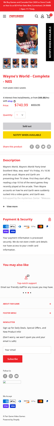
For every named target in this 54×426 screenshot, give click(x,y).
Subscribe (13, 358)
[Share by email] (49, 147)
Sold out (27, 126)
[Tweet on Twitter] (43, 147)
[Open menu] (4, 16)
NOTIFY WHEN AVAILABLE (27, 134)
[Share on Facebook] (32, 147)
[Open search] (36, 16)
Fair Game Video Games (14, 88)
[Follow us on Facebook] (5, 376)
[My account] (42, 16)
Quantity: (8, 115)
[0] (48, 16)
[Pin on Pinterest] (37, 147)
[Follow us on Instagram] (11, 376)
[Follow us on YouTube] (16, 376)
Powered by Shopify (11, 419)
